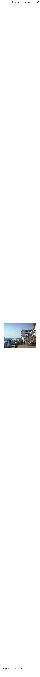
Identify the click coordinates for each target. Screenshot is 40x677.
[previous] (6, 334)
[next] (34, 334)
